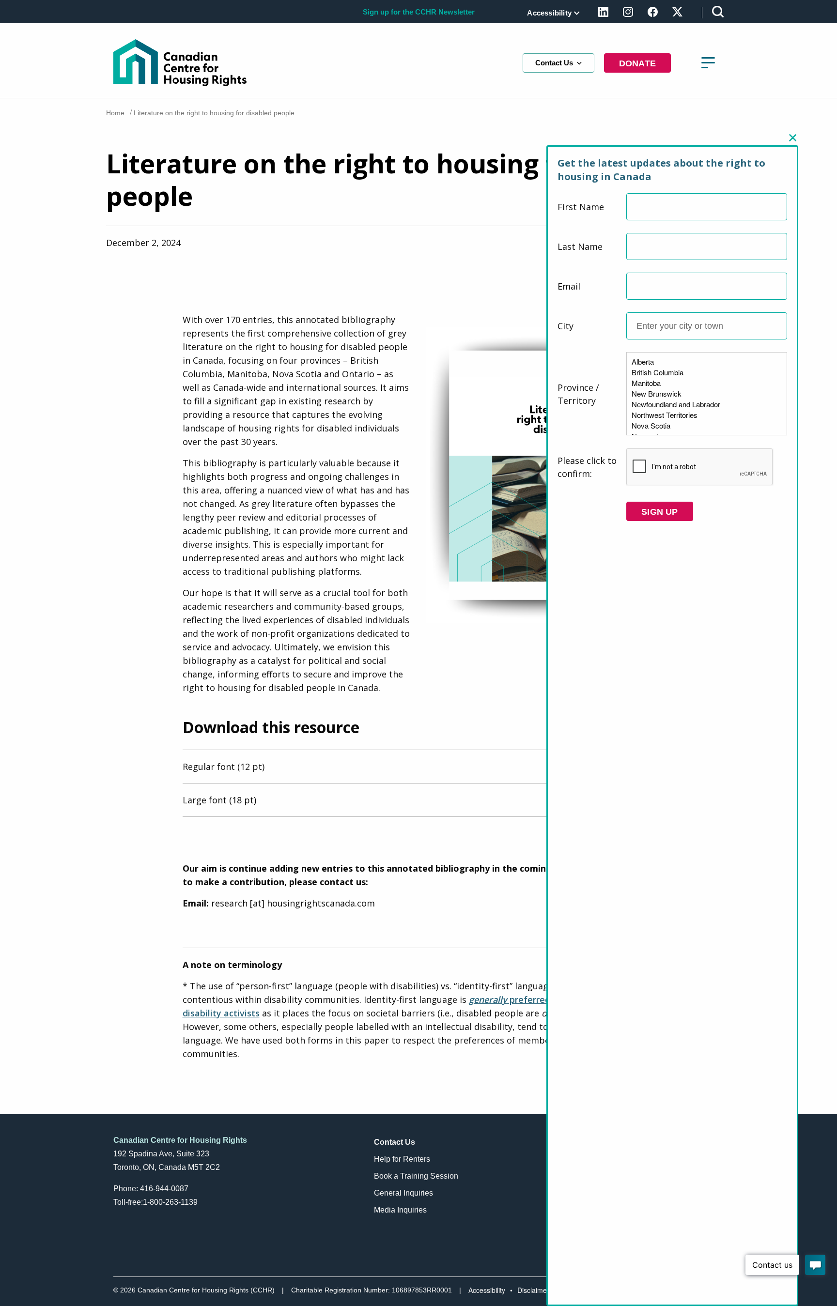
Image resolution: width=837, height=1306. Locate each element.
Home (115, 113)
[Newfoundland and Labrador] (707, 404)
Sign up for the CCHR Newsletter (419, 12)
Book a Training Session (416, 1176)
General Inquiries (403, 1193)
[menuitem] (551, 12)
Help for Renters (402, 1159)
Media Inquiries (400, 1210)
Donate (637, 63)
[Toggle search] (718, 11)
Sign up (659, 512)
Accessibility (549, 13)
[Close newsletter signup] (793, 138)
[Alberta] (707, 361)
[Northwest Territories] (707, 415)
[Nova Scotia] (707, 425)
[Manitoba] (707, 383)
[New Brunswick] (707, 393)
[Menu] (708, 62)
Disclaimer (533, 1290)
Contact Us (554, 63)
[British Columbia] (707, 372)
